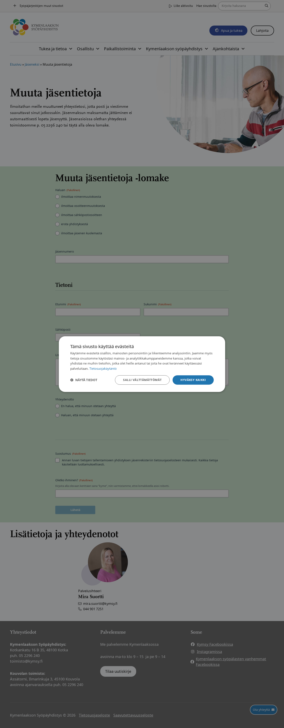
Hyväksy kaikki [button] (193, 380)
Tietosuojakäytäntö (103, 368)
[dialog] (142, 364)
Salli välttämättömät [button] (142, 380)
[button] (83, 380)
